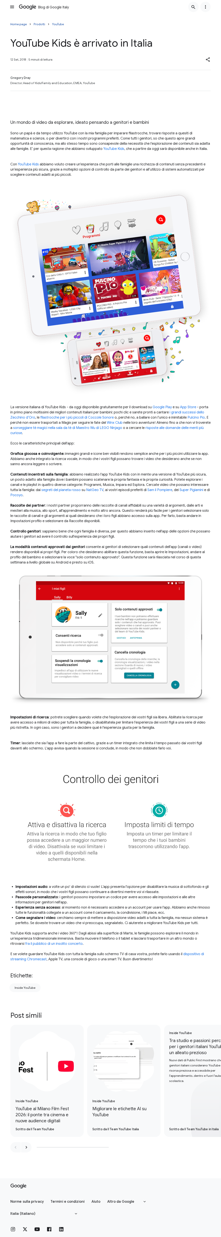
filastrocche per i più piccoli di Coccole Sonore (77, 417)
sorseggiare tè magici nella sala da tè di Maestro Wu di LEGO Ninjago (67, 428)
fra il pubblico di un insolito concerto (54, 944)
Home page (18, 24)
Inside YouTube (25, 988)
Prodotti (39, 24)
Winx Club (115, 423)
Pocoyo (16, 495)
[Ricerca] (193, 7)
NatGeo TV (94, 490)
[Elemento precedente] (15, 1147)
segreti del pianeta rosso (61, 490)
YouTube (58, 24)
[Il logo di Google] (18, 1186)
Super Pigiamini (191, 490)
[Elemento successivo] (26, 1147)
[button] (208, 59)
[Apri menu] (12, 7)
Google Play (162, 407)
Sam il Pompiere (159, 490)
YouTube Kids (113, 149)
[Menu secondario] (205, 7)
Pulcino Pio (196, 417)
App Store (188, 407)
